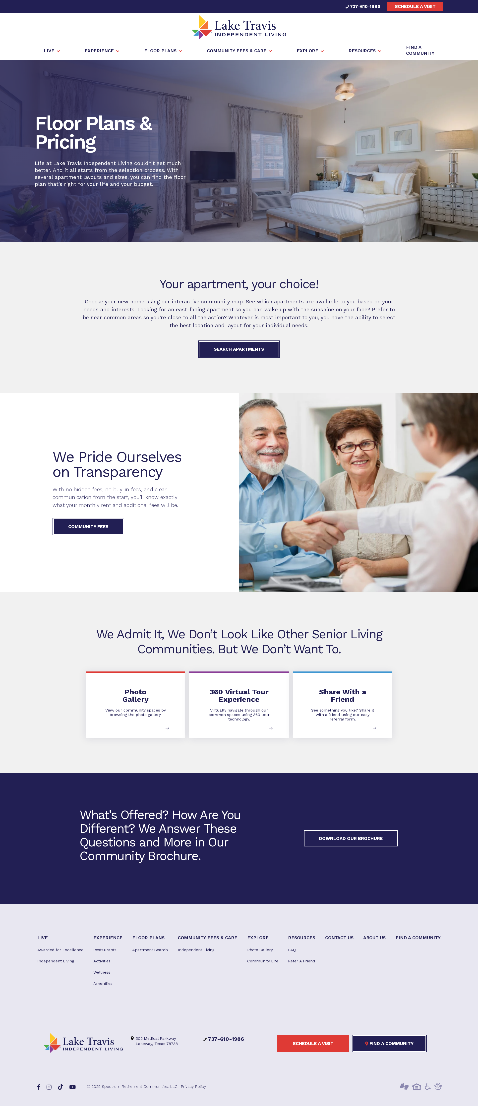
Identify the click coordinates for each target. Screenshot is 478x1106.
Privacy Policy (193, 1086)
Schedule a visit (415, 6)
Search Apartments (239, 349)
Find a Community (391, 1043)
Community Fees (88, 526)
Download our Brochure (351, 838)
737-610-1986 (364, 6)
